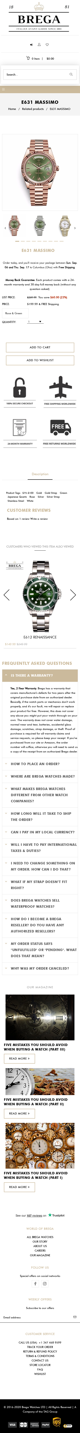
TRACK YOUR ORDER (40, 1347)
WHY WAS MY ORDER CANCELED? (40, 968)
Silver (41, 496)
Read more (18, 1058)
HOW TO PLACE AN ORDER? (35, 764)
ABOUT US (40, 1246)
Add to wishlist (40, 360)
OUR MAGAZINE (40, 1255)
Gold (39, 493)
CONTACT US (40, 1360)
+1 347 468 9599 (50, 1342)
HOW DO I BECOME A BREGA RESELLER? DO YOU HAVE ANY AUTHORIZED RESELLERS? (37, 925)
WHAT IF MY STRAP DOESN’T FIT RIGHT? (39, 885)
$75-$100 (27, 493)
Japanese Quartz (17, 496)
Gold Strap (51, 493)
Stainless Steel (16, 501)
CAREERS (40, 1250)
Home (12, 109)
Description (40, 474)
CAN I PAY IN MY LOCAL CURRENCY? (43, 832)
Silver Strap (53, 496)
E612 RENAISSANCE (40, 637)
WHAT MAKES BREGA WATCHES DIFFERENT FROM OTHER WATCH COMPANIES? (39, 795)
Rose (32, 496)
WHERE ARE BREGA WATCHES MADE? (43, 776)
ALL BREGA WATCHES (40, 1237)
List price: (9, 297)
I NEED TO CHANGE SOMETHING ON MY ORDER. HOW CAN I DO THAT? (43, 866)
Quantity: (9, 322)
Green (63, 493)
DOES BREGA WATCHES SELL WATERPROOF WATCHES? (35, 904)
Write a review (39, 518)
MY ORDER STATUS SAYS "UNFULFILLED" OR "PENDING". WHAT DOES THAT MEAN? (44, 950)
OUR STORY (40, 1241)
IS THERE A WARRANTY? (32, 675)
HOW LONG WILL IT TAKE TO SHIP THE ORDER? (41, 817)
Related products (33, 109)
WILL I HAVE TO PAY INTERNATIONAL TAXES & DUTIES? (44, 848)
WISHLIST (40, 1374)
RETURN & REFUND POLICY (40, 1351)
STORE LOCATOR (40, 1365)
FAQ (40, 1369)
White (30, 501)
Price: (6, 304)
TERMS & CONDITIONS (40, 1356)
